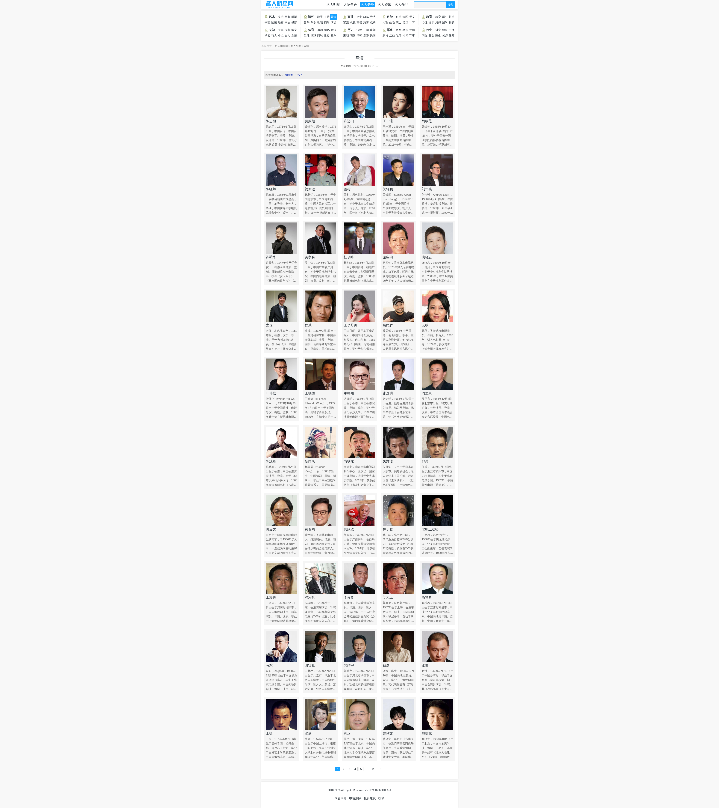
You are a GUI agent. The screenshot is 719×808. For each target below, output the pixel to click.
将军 (398, 29)
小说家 (280, 36)
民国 (373, 35)
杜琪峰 (349, 257)
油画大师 (280, 23)
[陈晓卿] (281, 170)
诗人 (274, 35)
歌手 (320, 16)
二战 (392, 35)
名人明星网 (279, 4)
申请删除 (355, 798)
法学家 (431, 23)
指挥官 (405, 36)
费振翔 (310, 121)
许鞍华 (271, 257)
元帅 (412, 29)
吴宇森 (310, 257)
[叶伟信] (281, 374)
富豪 (346, 22)
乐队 (313, 22)
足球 (307, 35)
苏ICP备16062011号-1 (378, 790)
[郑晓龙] (437, 714)
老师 (445, 35)
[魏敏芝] (437, 102)
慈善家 (366, 23)
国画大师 (274, 23)
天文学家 (412, 17)
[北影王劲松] (437, 510)
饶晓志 (427, 257)
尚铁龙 (349, 461)
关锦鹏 (388, 189)
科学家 (398, 17)
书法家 (287, 23)
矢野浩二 (389, 461)
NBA (327, 29)
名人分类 (367, 5)
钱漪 (386, 665)
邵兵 (425, 461)
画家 (287, 16)
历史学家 (445, 17)
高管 (359, 22)
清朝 (359, 35)
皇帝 (366, 35)
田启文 (271, 529)
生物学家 (392, 23)
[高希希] (437, 578)
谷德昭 (349, 393)
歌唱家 (320, 23)
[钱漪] (398, 646)
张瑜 (308, 733)
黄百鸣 (310, 529)
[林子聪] (398, 510)
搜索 (450, 4)
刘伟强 (427, 189)
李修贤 (349, 597)
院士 (398, 22)
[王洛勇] (281, 578)
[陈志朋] (281, 102)
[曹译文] (398, 714)
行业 (429, 29)
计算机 (412, 23)
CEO (366, 16)
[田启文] (281, 510)
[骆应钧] (398, 238)
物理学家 (405, 17)
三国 (366, 29)
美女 (431, 35)
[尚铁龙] (359, 442)
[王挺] (281, 714)
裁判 (333, 35)
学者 (267, 35)
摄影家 (294, 23)
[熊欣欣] (359, 510)
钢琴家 (327, 23)
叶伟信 (271, 393)
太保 (269, 325)
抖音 (438, 29)
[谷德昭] (359, 374)
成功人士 (373, 23)
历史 (351, 29)
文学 (272, 29)
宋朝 (346, 35)
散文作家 (294, 30)
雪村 (347, 189)
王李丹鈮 (350, 325)
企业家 (359, 17)
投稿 (381, 798)
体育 (311, 29)
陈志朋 (271, 121)
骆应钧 (388, 257)
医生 (438, 35)
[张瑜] (320, 714)
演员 (333, 22)
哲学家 (451, 17)
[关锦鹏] (398, 170)
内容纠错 (341, 798)
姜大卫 (388, 597)
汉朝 (359, 29)
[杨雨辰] (320, 442)
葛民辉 (388, 325)
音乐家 (307, 23)
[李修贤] (359, 578)
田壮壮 (310, 665)
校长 (451, 22)
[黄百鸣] (320, 510)
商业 (351, 16)
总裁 (353, 22)
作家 (287, 29)
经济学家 (373, 17)
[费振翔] (320, 102)
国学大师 (445, 23)
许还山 (349, 121)
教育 (429, 16)
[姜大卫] (398, 578)
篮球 (313, 35)
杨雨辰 (310, 461)
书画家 (267, 23)
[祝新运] (320, 170)
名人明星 (333, 5)
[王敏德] (320, 374)
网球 (320, 35)
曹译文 (388, 733)
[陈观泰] (281, 442)
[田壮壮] (320, 646)
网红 (424, 35)
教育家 (438, 17)
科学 (390, 16)
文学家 (280, 30)
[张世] (437, 646)
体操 (327, 35)
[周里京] (437, 374)
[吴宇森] (320, 238)
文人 (287, 35)
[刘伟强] (437, 170)
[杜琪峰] (359, 238)
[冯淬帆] (320, 578)
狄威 (308, 325)
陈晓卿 (271, 189)
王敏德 (310, 393)
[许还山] (359, 102)
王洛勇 (271, 597)
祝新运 (310, 189)
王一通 (388, 121)
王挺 (269, 733)
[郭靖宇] (359, 646)
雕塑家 (294, 17)
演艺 (311, 16)
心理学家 (424, 23)
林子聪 (388, 529)
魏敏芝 (427, 121)
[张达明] (398, 374)
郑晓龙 (427, 733)
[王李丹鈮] (359, 306)
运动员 (320, 30)
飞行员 (398, 36)
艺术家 (269, 17)
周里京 (427, 393)
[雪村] (359, 170)
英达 (347, 733)
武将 (385, 35)
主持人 (327, 17)
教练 (333, 29)
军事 (390, 29)
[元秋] (437, 306)
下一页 (371, 769)
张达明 (388, 393)
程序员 (445, 30)
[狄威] (320, 306)
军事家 (412, 36)
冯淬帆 (310, 597)
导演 (333, 16)
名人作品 (401, 5)
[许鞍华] (281, 238)
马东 (269, 665)
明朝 (353, 35)
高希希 (427, 597)
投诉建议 (370, 798)
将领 (405, 29)
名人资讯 (384, 5)
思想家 (438, 23)
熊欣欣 (349, 529)
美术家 (280, 17)
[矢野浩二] (398, 442)
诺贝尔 (405, 23)
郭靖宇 (349, 665)
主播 (451, 29)
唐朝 (373, 29)
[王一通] (398, 102)
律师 (451, 35)
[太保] (281, 306)
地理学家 (385, 23)
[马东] (281, 646)
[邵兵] (437, 442)
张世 (425, 665)
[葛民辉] (398, 306)
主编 (294, 35)
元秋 (425, 325)
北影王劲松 (430, 529)
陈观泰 (271, 461)
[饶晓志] (437, 238)
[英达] (359, 714)
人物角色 (350, 5)
